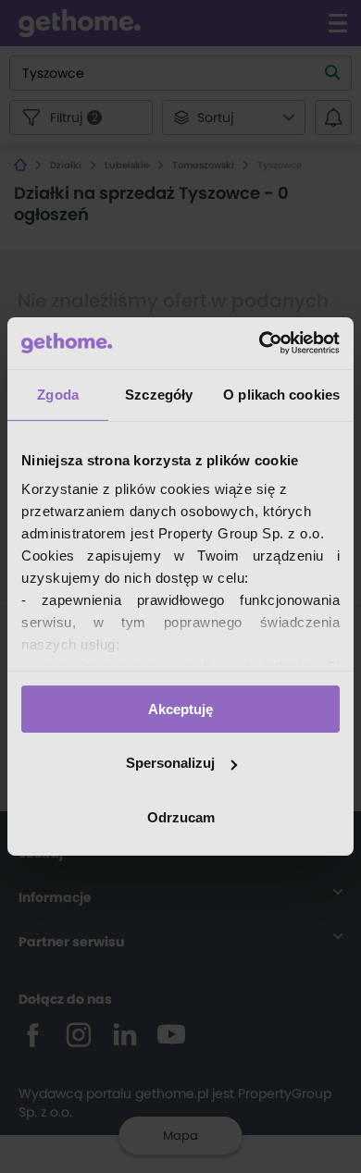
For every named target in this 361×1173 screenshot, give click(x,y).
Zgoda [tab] (58, 393)
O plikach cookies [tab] (281, 393)
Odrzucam (181, 817)
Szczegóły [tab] (159, 393)
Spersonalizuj (170, 763)
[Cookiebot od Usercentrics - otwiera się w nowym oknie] (260, 343)
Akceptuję (180, 708)
